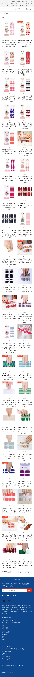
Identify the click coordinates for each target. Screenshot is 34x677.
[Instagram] (18, 348)
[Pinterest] (21, 348)
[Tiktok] (23, 348)
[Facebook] (13, 348)
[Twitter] (10, 348)
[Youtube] (16, 348)
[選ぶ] (31, 326)
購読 (27, 342)
